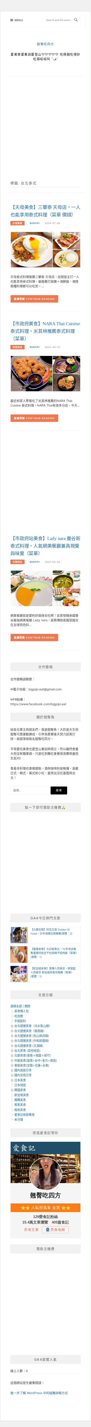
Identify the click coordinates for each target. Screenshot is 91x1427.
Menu (19, 20)
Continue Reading (40, 298)
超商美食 (20, 1110)
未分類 (18, 1119)
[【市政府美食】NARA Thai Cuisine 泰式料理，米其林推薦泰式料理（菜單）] (45, 373)
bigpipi (35, 223)
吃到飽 (18, 1016)
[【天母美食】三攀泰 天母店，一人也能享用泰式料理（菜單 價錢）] (45, 249)
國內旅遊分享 (23, 1070)
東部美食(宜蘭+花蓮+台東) (31, 1065)
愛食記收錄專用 (24, 1114)
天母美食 (17, 223)
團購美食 (20, 1100)
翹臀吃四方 (45, 44)
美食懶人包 (21, 1011)
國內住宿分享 (23, 1075)
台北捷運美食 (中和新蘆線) (31, 1040)
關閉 (27, 1006)
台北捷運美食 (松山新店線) (31, 1035)
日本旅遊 (20, 1085)
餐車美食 (20, 1104)
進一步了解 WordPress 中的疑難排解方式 (39, 1393)
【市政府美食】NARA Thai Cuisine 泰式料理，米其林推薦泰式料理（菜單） (45, 331)
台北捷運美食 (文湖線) (28, 1045)
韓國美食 (20, 1090)
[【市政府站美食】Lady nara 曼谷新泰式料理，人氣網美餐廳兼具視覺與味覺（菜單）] (45, 588)
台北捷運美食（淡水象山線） (33, 1026)
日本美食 (20, 1080)
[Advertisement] (45, 133)
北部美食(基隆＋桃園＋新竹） (33, 1055)
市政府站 (17, 347)
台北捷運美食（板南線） (30, 1031)
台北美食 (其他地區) (27, 1050)
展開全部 (16, 1006)
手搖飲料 (20, 1021)
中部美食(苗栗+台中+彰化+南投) (35, 1060)
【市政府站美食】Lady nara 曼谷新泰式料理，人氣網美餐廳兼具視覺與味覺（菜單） (45, 546)
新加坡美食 (21, 1095)
